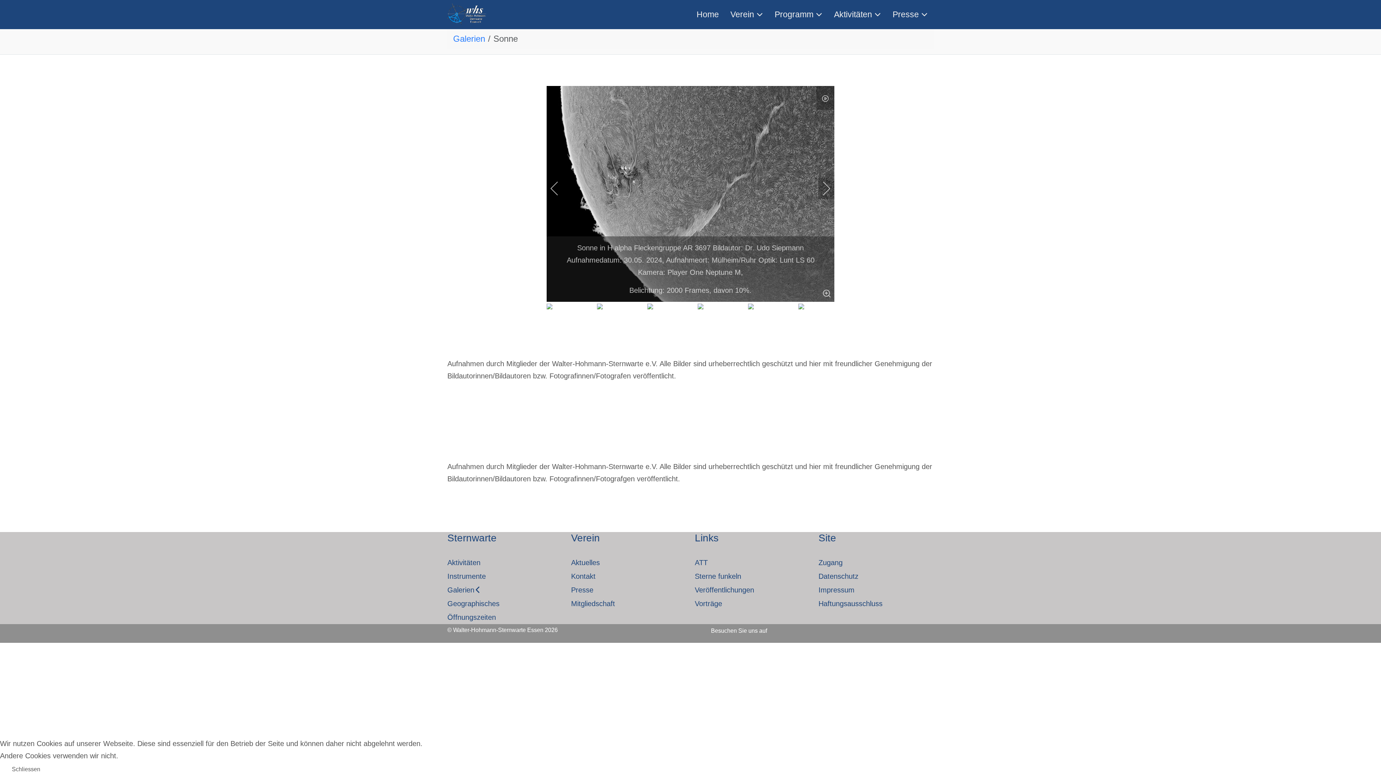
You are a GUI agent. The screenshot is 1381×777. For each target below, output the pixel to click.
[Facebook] (782, 628)
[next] (821, 188)
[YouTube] (821, 628)
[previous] (559, 188)
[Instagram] (802, 628)
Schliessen (26, 769)
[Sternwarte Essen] (467, 14)
